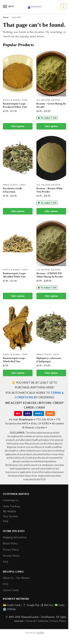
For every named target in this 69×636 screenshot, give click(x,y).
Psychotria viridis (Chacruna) (12, 190)
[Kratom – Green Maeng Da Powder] (51, 73)
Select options (18, 126)
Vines (25, 100)
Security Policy (11, 555)
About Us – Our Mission (16, 577)
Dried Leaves (10, 185)
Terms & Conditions (37, 621)
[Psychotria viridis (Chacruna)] (18, 158)
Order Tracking (11, 506)
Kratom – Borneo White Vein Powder (49, 190)
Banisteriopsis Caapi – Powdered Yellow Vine (15, 105)
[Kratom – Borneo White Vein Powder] (51, 158)
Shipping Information (14, 537)
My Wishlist (9, 511)
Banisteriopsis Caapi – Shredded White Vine (15, 275)
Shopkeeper (26, 419)
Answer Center (11, 590)
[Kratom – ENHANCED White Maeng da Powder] (51, 243)
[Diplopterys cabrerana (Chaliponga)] (51, 328)
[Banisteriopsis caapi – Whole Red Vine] (18, 328)
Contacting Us (10, 500)
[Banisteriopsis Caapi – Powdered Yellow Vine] (18, 73)
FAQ (5, 521)
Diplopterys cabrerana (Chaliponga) (48, 360)
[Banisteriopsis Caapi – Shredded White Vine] (18, 243)
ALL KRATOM (43, 100)
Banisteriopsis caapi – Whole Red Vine (15, 360)
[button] (63, 6)
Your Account (10, 516)
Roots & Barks (11, 100)
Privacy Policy (11, 549)
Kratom (55, 100)
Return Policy (10, 543)
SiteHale (40, 632)
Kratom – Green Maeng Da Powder (51, 105)
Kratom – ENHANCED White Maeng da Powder (49, 275)
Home (5, 17)
